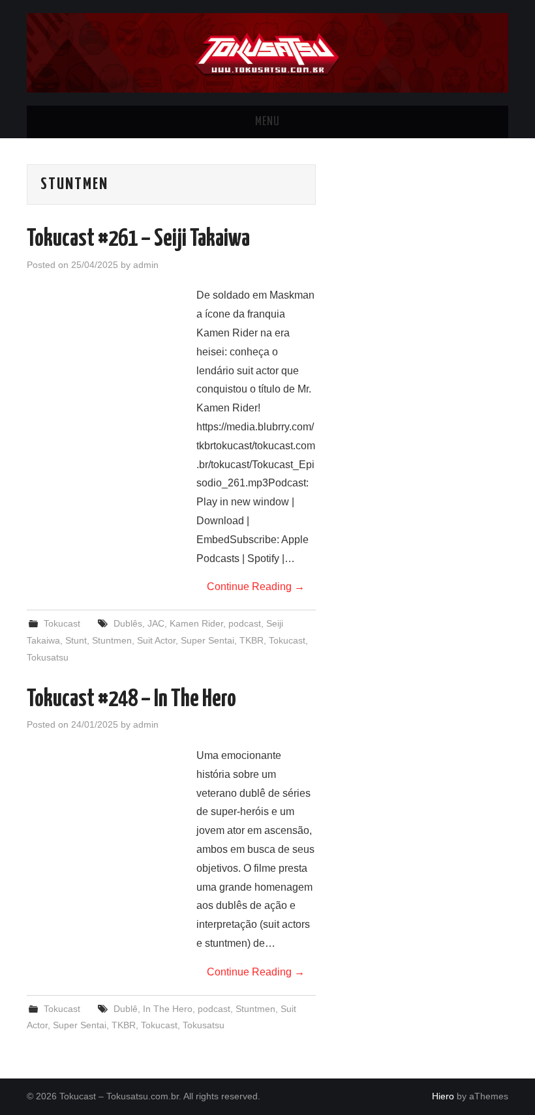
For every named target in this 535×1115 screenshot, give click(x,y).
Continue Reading (256, 586)
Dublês (128, 623)
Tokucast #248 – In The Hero (131, 699)
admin (146, 265)
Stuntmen (112, 640)
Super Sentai (207, 640)
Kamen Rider (196, 623)
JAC (155, 623)
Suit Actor (156, 640)
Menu (267, 122)
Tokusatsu (48, 657)
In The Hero (167, 1009)
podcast (244, 623)
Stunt (76, 640)
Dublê (126, 1009)
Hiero (443, 1096)
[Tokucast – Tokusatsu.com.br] (267, 51)
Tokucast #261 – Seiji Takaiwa (138, 239)
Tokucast (62, 623)
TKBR (251, 640)
